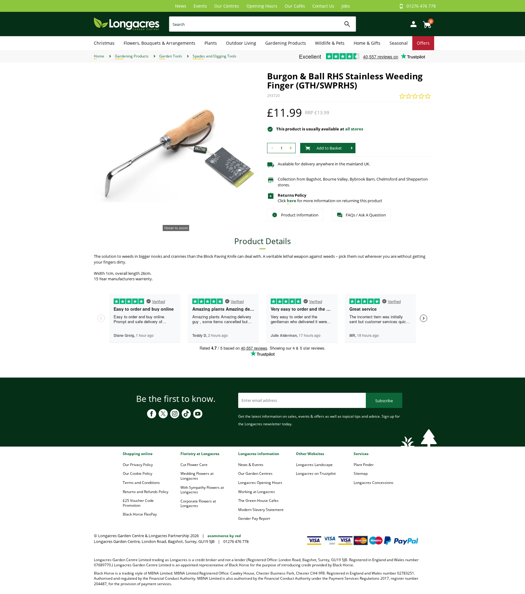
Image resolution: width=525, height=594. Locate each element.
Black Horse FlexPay (140, 514)
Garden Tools (170, 56)
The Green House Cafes (258, 500)
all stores (354, 129)
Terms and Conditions (141, 482)
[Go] (347, 24)
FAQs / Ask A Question (366, 215)
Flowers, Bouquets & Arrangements (159, 43)
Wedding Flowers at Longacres (197, 476)
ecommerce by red (224, 535)
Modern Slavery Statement (260, 509)
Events (200, 6)
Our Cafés (295, 6)
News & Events (250, 464)
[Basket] (425, 22)
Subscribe (384, 400)
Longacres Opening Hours (260, 482)
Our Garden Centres (255, 473)
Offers (423, 43)
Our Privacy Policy (138, 464)
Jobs (345, 6)
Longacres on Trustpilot (316, 473)
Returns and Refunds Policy (145, 491)
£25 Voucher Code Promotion (138, 503)
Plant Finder (364, 464)
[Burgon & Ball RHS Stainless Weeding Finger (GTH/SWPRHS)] (176, 153)
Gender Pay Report (254, 518)
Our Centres (226, 6)
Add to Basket (329, 148)
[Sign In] (412, 23)
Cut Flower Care (194, 464)
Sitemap (361, 473)
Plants (210, 43)
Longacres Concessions (373, 482)
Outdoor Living (241, 43)
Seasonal (398, 43)
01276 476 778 (421, 6)
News (180, 6)
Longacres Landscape (314, 464)
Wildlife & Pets (330, 43)
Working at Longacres (256, 491)
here (291, 200)
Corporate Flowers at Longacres (198, 504)
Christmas (104, 43)
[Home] (126, 23)
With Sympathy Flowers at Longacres (202, 490)
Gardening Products (285, 43)
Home (99, 56)
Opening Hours (261, 6)
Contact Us (323, 6)
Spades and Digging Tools (214, 56)
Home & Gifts (367, 43)
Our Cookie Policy (137, 473)
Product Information (299, 215)
